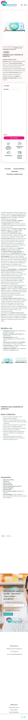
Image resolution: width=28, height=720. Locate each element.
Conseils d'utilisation (18, 168)
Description (8, 168)
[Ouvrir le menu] (2, 717)
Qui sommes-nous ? (14, 707)
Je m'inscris (8, 614)
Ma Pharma (5, 46)
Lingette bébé (9, 48)
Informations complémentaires (14, 174)
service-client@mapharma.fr (14, 654)
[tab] (7, 169)
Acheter (15, 138)
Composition (14, 171)
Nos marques (14, 709)
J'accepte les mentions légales (13, 610)
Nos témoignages (14, 712)
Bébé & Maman (13, 46)
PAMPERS (6, 52)
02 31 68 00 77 (14, 651)
